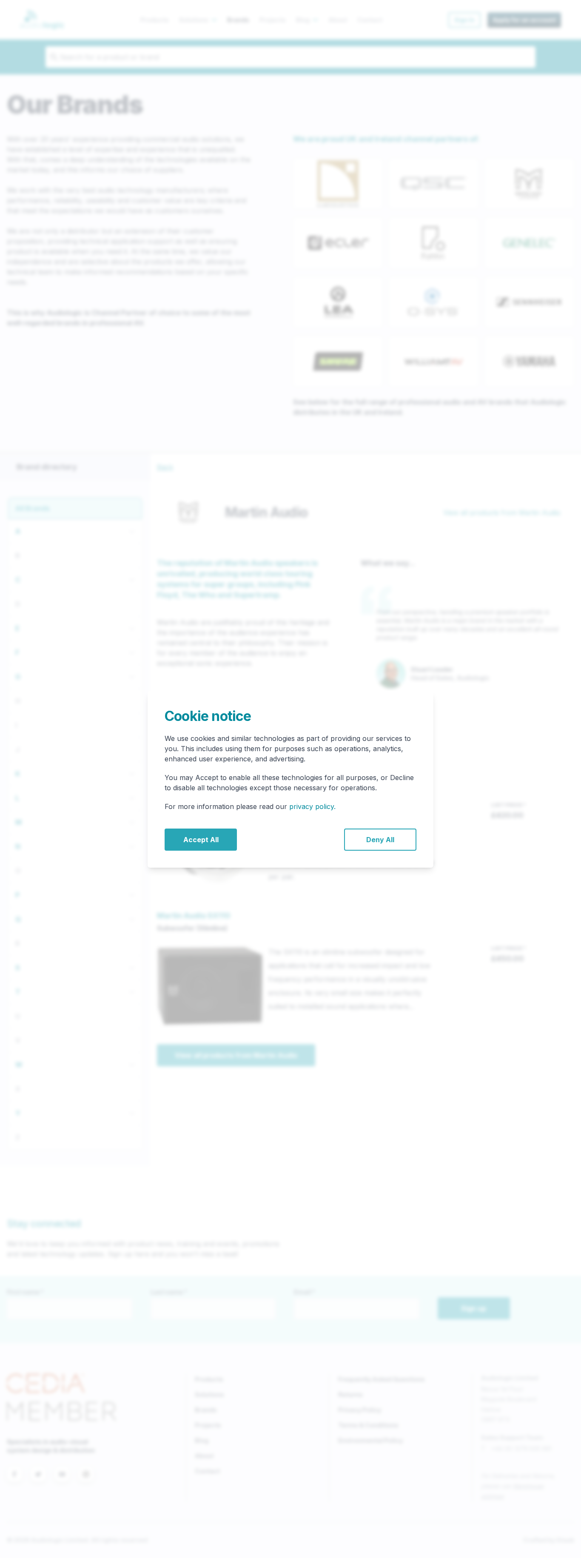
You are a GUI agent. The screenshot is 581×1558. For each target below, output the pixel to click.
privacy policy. (312, 806)
